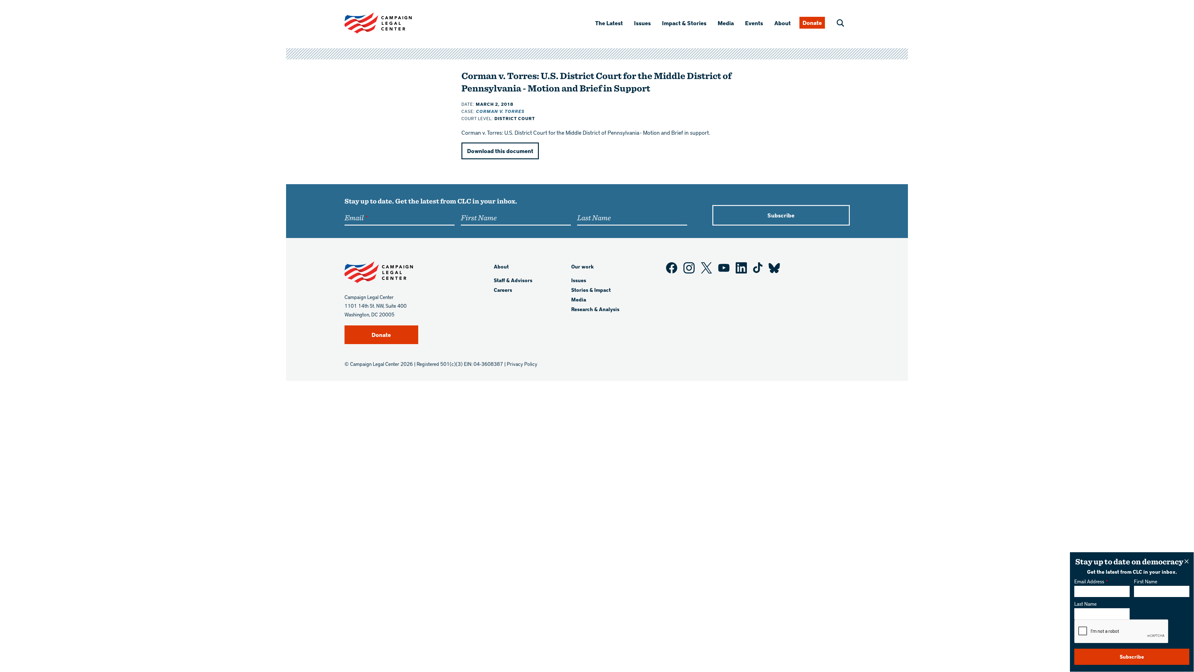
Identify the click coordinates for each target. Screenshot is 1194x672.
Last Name (1085, 603)
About (782, 23)
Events (754, 23)
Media (726, 23)
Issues (642, 23)
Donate (812, 22)
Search (840, 23)
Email (354, 217)
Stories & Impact (591, 290)
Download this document (500, 151)
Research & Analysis (595, 309)
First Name (1145, 581)
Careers (503, 290)
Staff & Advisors (513, 280)
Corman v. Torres (500, 111)
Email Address (1089, 581)
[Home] (388, 23)
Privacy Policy (522, 364)
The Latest (609, 23)
